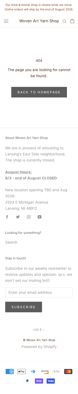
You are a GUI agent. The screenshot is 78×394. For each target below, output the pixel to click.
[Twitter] (18, 217)
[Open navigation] (6, 21)
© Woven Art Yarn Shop (39, 340)
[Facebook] (7, 217)
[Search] (65, 21)
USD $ (37, 329)
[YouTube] (39, 217)
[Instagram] (29, 217)
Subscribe (23, 307)
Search (11, 242)
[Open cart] (72, 21)
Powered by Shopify (39, 347)
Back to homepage (39, 92)
